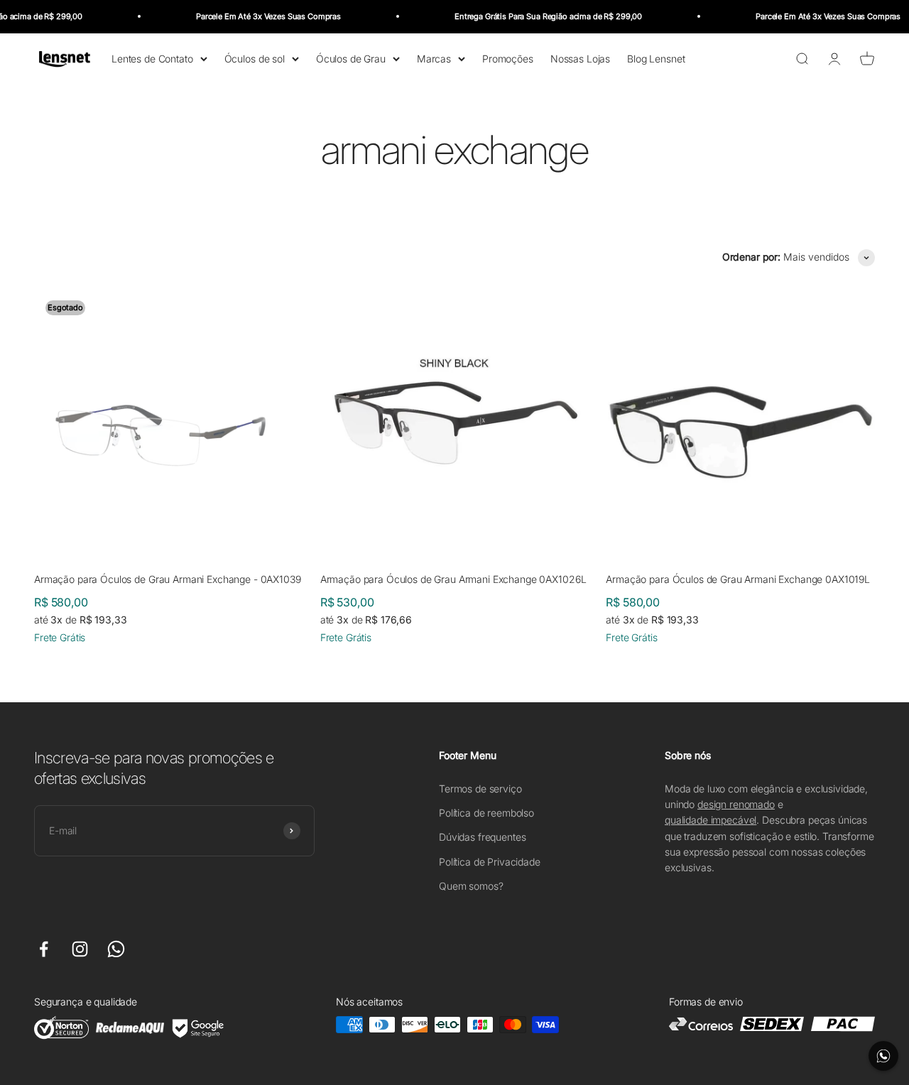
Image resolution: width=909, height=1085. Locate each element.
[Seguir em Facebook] (43, 949)
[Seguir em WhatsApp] (116, 949)
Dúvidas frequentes (482, 837)
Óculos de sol (254, 58)
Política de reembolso (486, 813)
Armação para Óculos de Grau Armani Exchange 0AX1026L (453, 579)
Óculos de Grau (351, 58)
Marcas (434, 58)
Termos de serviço (480, 789)
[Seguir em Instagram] (79, 949)
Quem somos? (471, 886)
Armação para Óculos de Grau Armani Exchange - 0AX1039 (167, 579)
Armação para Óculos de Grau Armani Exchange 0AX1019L (738, 579)
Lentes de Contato (152, 58)
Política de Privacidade (489, 862)
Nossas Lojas (580, 58)
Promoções (507, 58)
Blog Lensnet (656, 58)
